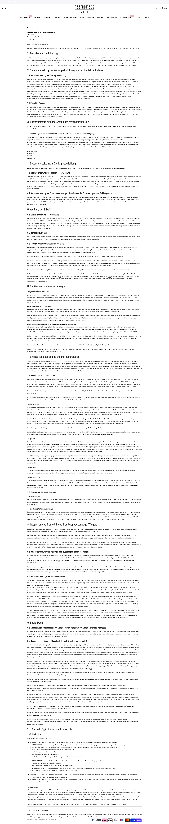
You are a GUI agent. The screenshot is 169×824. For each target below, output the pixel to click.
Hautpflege (90, 17)
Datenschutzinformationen (69, 545)
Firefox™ (100, 345)
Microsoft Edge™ (79, 345)
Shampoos (37, 17)
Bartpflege (100, 17)
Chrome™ (94, 345)
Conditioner (46, 17)
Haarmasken (57, 17)
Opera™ (107, 345)
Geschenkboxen (128, 17)
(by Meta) (33, 661)
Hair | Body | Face (112, 17)
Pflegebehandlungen (70, 17)
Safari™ (87, 345)
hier (60, 276)
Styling (82, 17)
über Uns (146, 17)
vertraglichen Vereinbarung (42, 590)
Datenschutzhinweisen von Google (126, 387)
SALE (139, 17)
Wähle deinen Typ (26, 17)
